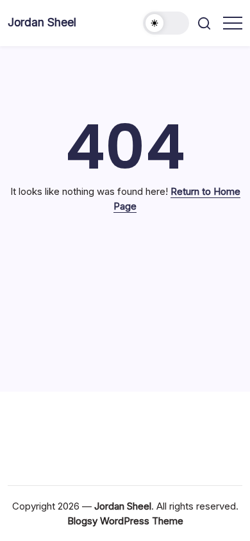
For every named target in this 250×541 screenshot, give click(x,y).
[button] (166, 23)
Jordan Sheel (42, 22)
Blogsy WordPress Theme (125, 521)
